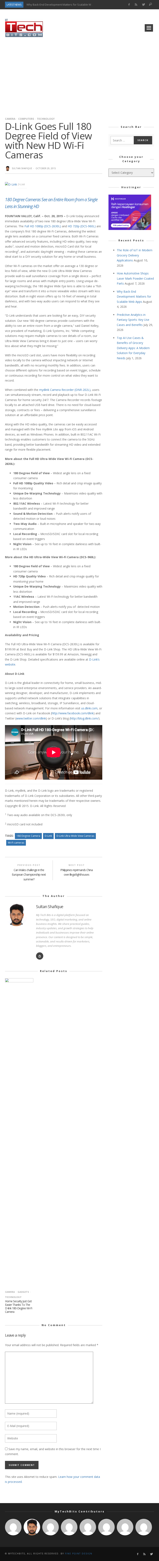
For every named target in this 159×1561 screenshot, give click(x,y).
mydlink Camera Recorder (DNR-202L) (64, 390)
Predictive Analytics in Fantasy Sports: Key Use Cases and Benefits (133, 320)
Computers (26, 119)
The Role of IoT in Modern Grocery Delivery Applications (134, 255)
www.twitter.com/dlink (31, 718)
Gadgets (23, 1291)
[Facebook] (129, 5)
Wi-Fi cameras (16, 842)
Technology (46, 119)
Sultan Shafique (22, 168)
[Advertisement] (79, 75)
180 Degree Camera (28, 836)
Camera (10, 119)
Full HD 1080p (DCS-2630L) (42, 226)
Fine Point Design (78, 1553)
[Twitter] (143, 5)
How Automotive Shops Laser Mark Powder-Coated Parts (135, 278)
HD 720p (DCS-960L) (82, 226)
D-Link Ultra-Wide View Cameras (75, 836)
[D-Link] (11, 184)
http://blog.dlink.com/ (84, 718)
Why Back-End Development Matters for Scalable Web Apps (63, 4)
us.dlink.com (89, 708)
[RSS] (136, 5)
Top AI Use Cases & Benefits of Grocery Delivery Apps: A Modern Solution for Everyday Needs (133, 348)
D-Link (48, 836)
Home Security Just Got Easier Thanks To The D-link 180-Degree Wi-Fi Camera (18, 1306)
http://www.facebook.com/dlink (73, 713)
